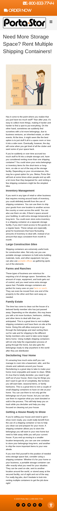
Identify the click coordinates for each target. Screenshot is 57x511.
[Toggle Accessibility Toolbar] (51, 505)
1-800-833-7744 (40, 3)
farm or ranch (40, 288)
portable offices (25, 261)
